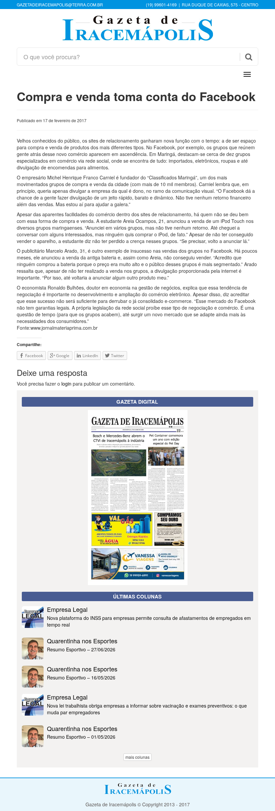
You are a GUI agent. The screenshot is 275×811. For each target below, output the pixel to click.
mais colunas (137, 757)
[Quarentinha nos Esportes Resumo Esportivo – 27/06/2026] (137, 657)
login (66, 383)
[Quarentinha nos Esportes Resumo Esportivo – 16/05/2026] (137, 685)
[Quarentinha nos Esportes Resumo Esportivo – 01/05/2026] (137, 745)
